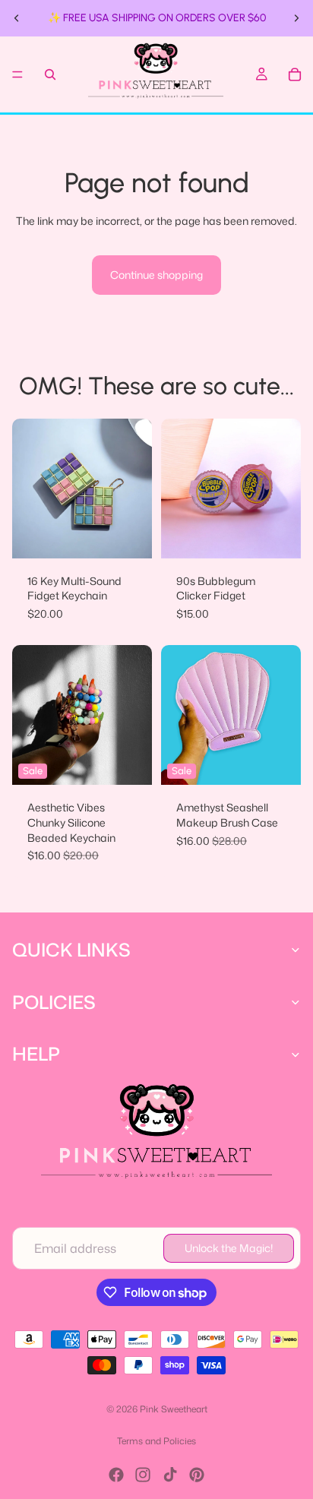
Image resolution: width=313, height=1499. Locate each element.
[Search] (50, 74)
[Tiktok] (170, 1475)
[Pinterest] (197, 1475)
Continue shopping (156, 274)
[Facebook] (116, 1475)
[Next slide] (296, 18)
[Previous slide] (16, 18)
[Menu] (17, 74)
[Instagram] (143, 1475)
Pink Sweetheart (173, 1409)
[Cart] (294, 74)
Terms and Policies (156, 1440)
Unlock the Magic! (229, 1248)
